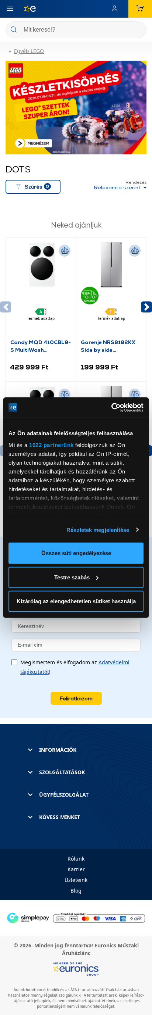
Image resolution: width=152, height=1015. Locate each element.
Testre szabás (72, 577)
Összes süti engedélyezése (76, 553)
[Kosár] (140, 9)
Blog (76, 890)
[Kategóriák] (10, 8)
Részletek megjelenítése (97, 529)
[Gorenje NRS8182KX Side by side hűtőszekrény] (111, 290)
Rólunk (76, 858)
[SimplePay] (76, 917)
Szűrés (37, 186)
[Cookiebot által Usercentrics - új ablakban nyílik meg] (111, 407)
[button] (146, 306)
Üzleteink (76, 879)
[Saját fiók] (116, 8)
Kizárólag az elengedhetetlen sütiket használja (76, 601)
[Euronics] (27, 9)
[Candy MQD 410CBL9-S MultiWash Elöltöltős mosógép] (41, 290)
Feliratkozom (76, 698)
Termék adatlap (41, 318)
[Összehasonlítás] (64, 251)
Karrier (76, 869)
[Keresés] (138, 30)
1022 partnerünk (51, 445)
